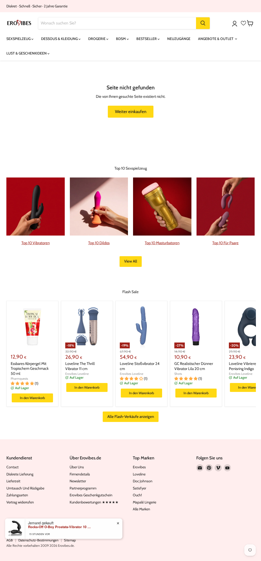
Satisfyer (139, 488)
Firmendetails (80, 474)
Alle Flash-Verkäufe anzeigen (130, 416)
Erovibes (139, 467)
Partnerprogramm (83, 488)
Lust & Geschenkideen (26, 53)
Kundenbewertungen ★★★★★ (94, 502)
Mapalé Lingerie (144, 502)
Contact (12, 467)
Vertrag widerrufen (20, 502)
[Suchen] (203, 23)
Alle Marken (141, 509)
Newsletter (78, 481)
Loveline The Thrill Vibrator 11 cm (80, 366)
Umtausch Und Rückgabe (25, 488)
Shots (178, 374)
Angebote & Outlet (216, 38)
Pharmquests (19, 378)
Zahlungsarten (17, 495)
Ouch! (137, 495)
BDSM (121, 38)
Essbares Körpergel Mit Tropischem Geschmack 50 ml (30, 368)
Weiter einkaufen (130, 111)
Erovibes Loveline (77, 374)
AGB (9, 540)
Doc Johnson (142, 481)
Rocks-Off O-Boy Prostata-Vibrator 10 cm (60, 527)
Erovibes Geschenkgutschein (91, 495)
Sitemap (70, 540)
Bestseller (147, 38)
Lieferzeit (13, 481)
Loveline (139, 474)
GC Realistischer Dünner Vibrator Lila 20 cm (193, 366)
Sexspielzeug (18, 38)
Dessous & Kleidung (60, 38)
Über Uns (77, 467)
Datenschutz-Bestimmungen (38, 540)
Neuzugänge (178, 38)
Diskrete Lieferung (19, 474)
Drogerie (97, 38)
